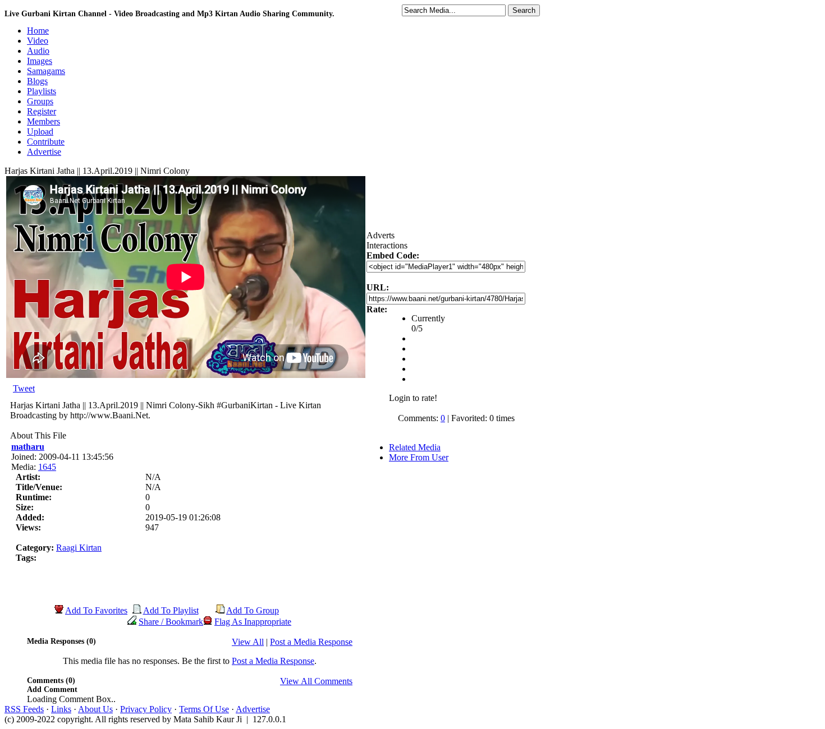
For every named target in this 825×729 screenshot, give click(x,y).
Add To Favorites (96, 610)
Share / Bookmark (171, 621)
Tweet (24, 388)
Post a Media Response (311, 642)
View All (248, 642)
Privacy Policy (146, 709)
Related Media (415, 447)
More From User (418, 457)
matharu (27, 446)
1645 (47, 467)
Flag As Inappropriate (252, 621)
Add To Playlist (171, 610)
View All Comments (316, 681)
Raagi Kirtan (79, 547)
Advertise (253, 709)
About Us (95, 709)
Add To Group (252, 610)
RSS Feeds (24, 709)
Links (61, 709)
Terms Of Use (204, 709)
